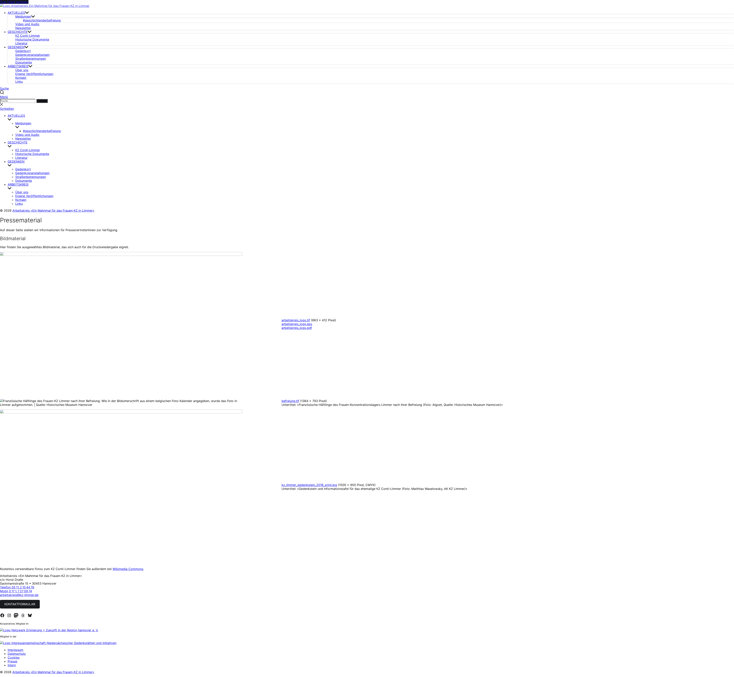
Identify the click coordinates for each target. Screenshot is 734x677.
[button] (367, 97)
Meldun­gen (23, 16)
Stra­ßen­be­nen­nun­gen (30, 58)
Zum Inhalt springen (14, 2)
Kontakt (20, 78)
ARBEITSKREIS (18, 66)
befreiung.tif (290, 401)
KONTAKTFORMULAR (19, 604)
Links (19, 81)
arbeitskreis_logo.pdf (297, 328)
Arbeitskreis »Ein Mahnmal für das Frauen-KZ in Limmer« (53, 210)
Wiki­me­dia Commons (128, 569)
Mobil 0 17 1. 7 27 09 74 (16, 591)
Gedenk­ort (23, 51)
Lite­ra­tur (21, 43)
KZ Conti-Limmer (27, 36)
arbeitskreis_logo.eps (297, 324)
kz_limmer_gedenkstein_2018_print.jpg (309, 485)
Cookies (13, 657)
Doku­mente (23, 62)
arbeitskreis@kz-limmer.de (19, 595)
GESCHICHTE (18, 32)
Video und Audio (27, 24)
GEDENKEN (16, 47)
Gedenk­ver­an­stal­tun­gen (32, 55)
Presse (12, 661)
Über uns (21, 70)
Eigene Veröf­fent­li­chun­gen (34, 74)
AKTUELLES (16, 13)
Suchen (42, 101)
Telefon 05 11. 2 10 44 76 (17, 587)
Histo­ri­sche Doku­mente (32, 39)
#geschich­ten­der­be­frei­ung (42, 20)
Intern (12, 665)
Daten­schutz (17, 654)
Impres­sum (15, 650)
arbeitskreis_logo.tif (296, 320)
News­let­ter (23, 28)
